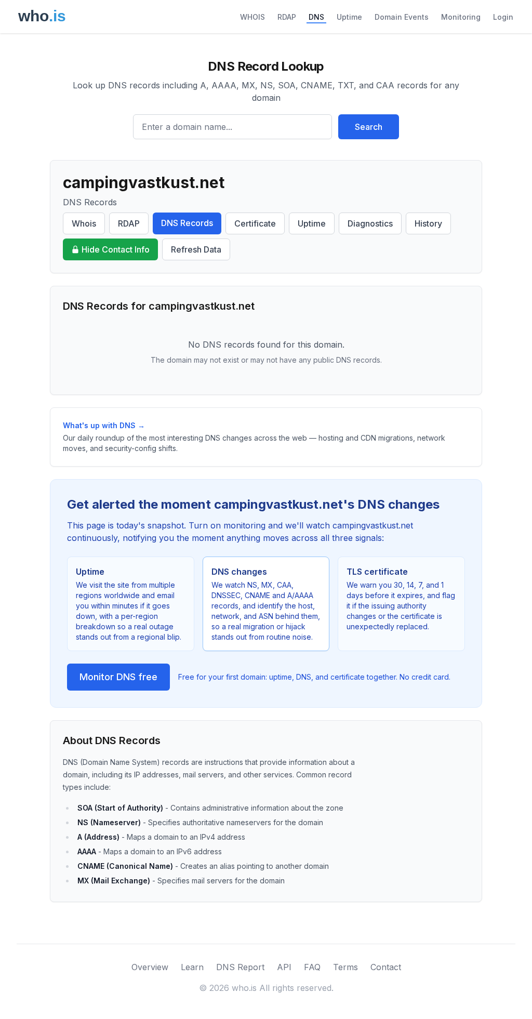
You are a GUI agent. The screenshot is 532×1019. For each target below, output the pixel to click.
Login (503, 16)
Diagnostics (370, 223)
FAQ (312, 967)
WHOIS (252, 16)
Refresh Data (196, 249)
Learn (192, 967)
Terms (345, 967)
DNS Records (187, 223)
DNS (316, 16)
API (284, 967)
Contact (385, 967)
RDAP (286, 16)
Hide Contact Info (116, 249)
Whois (84, 223)
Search (368, 127)
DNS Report (240, 967)
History (428, 223)
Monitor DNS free (118, 676)
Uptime (349, 16)
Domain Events (402, 16)
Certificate (255, 223)
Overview (149, 967)
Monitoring (461, 16)
